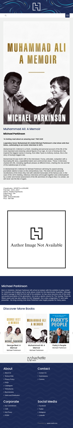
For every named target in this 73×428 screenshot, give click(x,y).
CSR (6, 409)
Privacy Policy (9, 379)
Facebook (42, 406)
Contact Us (42, 373)
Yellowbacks (9, 389)
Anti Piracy (8, 412)
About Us (8, 373)
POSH (7, 415)
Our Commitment (10, 406)
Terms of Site (9, 376)
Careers (41, 379)
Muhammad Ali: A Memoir (36, 346)
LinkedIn (42, 415)
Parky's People (59, 345)
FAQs (7, 382)
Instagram (42, 412)
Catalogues (9, 385)
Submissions (43, 376)
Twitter (41, 409)
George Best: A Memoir (14, 346)
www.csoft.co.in (52, 423)
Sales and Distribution (12, 395)
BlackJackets (9, 392)
